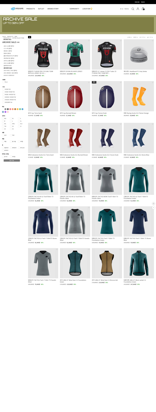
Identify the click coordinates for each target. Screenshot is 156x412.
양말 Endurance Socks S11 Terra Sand (40, 155)
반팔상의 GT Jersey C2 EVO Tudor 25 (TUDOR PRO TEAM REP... (104, 72)
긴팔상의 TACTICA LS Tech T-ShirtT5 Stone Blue (42, 239)
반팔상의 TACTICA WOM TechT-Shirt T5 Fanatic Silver (105, 197)
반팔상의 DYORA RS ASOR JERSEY (71, 71)
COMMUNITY (74, 9)
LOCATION (86, 9)
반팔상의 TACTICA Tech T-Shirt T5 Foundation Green (103, 239)
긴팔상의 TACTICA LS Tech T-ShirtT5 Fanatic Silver (74, 239)
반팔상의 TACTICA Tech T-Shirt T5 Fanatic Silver (42, 281)
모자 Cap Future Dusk (99, 113)
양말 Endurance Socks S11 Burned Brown (74, 155)
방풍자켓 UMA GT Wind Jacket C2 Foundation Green (135, 281)
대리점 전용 (137, 2)
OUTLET (41, 9)
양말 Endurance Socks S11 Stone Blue (136, 155)
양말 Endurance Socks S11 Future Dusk (105, 155)
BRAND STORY (53, 9)
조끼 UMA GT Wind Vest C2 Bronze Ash (105, 280)
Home (4, 36)
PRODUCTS (30, 9)
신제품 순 (129, 37)
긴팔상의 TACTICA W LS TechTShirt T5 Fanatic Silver (72, 197)
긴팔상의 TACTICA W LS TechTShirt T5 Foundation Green (40, 197)
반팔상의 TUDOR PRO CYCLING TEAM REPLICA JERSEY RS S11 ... (40, 72)
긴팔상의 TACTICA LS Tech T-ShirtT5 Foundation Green (136, 197)
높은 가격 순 (150, 37)
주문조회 (143, 2)
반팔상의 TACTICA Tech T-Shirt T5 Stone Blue (137, 239)
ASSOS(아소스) (7, 38)
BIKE (15, 36)
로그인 (122, 9)
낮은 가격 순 (142, 37)
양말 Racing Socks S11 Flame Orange (136, 113)
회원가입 (126, 9)
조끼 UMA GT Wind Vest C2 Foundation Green (73, 281)
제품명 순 (135, 37)
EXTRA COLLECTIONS (18, 38)
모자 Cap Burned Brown (68, 113)
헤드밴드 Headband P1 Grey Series (135, 71)
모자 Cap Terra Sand (35, 113)
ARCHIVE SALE (7, 39)
